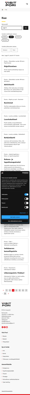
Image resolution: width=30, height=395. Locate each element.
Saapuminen (5, 356)
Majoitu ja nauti (13, 99)
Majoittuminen (10, 66)
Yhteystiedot (5, 341)
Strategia (4, 376)
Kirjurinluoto (12, 267)
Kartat (4, 353)
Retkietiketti (9, 138)
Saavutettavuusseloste (7, 391)
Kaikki (4, 36)
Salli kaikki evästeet (15, 217)
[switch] (26, 199)
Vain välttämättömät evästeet (15, 221)
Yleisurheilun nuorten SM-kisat (16, 61)
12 (5, 293)
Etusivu (6, 61)
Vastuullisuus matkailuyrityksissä (10, 379)
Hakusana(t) (5, 24)
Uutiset (18, 36)
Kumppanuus (5, 368)
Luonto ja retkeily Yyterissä (11, 243)
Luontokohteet (10, 119)
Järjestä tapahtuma (14, 154)
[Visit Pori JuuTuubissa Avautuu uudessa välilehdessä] (7, 327)
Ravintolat (8, 103)
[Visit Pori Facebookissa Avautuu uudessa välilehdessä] (2, 327)
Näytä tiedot (23, 212)
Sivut (12, 36)
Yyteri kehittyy (6, 382)
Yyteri (10, 241)
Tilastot (4, 373)
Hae (26, 27)
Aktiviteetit (9, 84)
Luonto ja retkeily (13, 116)
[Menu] (26, 4)
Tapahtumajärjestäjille (8, 371)
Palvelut (5, 40)
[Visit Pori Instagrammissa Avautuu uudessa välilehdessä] (5, 327)
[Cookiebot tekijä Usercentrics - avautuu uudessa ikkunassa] (22, 173)
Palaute (4, 336)
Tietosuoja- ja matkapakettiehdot (11, 359)
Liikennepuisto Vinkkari (14, 273)
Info (3, 350)
